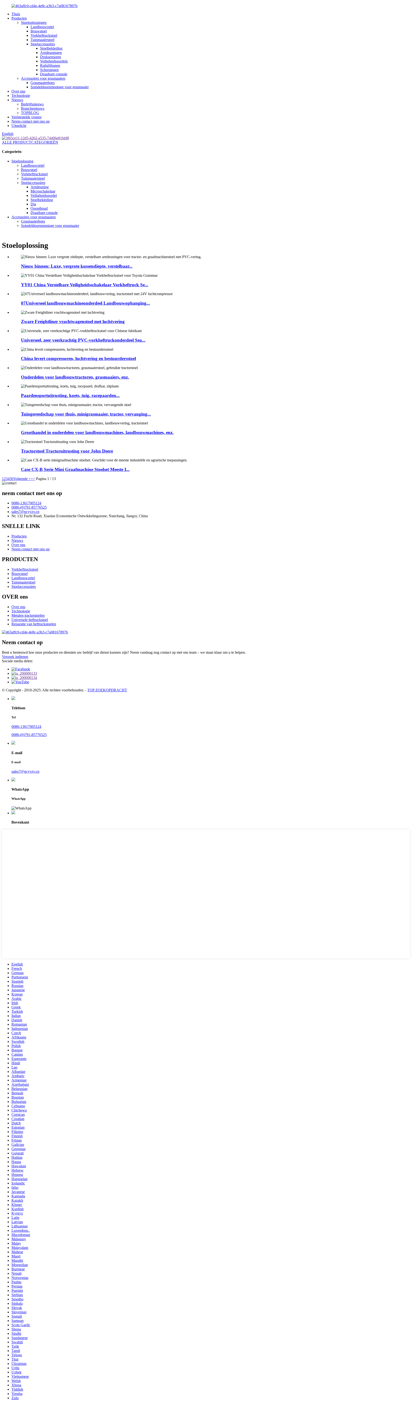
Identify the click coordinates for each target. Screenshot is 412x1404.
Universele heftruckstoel (29, 620)
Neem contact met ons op (30, 121)
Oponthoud (39, 208)
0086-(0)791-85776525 (29, 507)
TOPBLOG (30, 113)
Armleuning (40, 187)
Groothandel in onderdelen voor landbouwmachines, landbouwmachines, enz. (97, 432)
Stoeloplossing (22, 161)
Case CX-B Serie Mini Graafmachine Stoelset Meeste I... (75, 469)
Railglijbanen (50, 65)
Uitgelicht (18, 126)
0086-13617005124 (26, 503)
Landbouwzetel (42, 27)
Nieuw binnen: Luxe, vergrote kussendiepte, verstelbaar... (77, 266)
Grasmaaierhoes (43, 83)
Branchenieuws (32, 108)
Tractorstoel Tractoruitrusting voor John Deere (67, 451)
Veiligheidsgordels (54, 61)
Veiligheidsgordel (44, 195)
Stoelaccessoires (43, 44)
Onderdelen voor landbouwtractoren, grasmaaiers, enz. (75, 377)
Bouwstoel (39, 31)
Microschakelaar (43, 191)
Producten (19, 18)
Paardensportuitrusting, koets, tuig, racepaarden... (70, 395)
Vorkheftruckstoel (44, 35)
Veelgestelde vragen (26, 117)
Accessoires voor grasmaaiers (43, 78)
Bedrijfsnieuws (32, 104)
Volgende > (22, 479)
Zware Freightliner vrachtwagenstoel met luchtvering (73, 321)
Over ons (18, 91)
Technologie (20, 96)
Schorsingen (49, 70)
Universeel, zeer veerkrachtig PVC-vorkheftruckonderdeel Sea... (83, 340)
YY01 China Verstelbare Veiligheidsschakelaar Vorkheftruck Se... (84, 284)
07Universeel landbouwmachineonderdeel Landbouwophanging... (85, 303)
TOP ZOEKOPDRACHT (107, 690)
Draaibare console (53, 74)
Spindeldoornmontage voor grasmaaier (60, 87)
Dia (33, 204)
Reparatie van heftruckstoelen (33, 624)
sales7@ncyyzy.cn (25, 512)
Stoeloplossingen (33, 23)
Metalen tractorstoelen (28, 615)
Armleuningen (51, 53)
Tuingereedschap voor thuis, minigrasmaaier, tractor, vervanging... (86, 414)
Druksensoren (50, 57)
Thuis (15, 14)
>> (33, 479)
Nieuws (17, 100)
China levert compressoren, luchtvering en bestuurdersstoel (78, 358)
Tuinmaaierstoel (42, 40)
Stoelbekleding (51, 48)
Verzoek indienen (15, 657)
